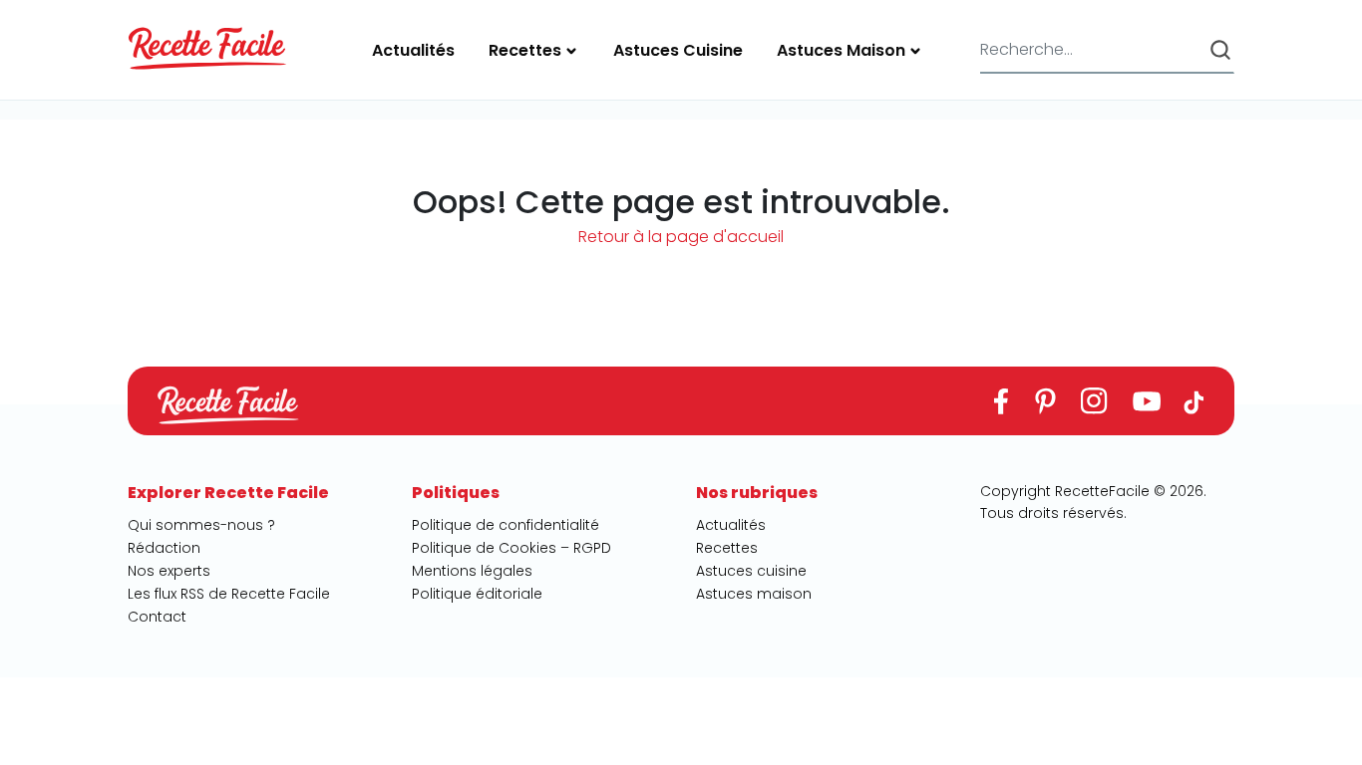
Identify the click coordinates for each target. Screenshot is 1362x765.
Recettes (525, 50)
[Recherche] (1220, 50)
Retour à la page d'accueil (681, 236)
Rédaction (164, 548)
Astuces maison (841, 50)
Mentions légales (472, 571)
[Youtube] (1146, 400)
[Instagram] (1094, 400)
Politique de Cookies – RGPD (511, 548)
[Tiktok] (1194, 400)
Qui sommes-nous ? (201, 525)
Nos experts (169, 571)
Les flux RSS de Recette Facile (229, 594)
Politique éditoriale (477, 594)
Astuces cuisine (678, 50)
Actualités (413, 50)
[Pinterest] (1044, 400)
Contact (157, 617)
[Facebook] (1001, 400)
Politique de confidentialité (505, 525)
